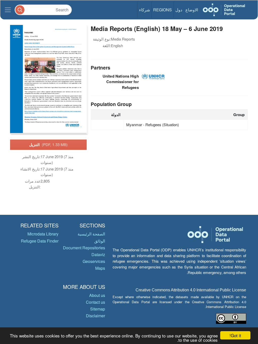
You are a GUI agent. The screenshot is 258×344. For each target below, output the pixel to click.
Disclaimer (95, 316)
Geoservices (94, 261)
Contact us (95, 302)
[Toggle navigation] (8, 10)
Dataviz (98, 254)
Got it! (235, 335)
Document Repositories (84, 248)
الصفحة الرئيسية (91, 234)
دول (178, 10)
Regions (162, 10)
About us (97, 295)
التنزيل (48, 144)
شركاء (144, 10)
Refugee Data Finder (39, 241)
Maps (100, 268)
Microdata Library (42, 234)
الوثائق (99, 241)
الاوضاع (191, 10)
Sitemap (97, 309)
